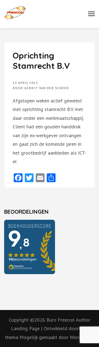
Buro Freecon (60, 320)
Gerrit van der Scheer (46, 88)
